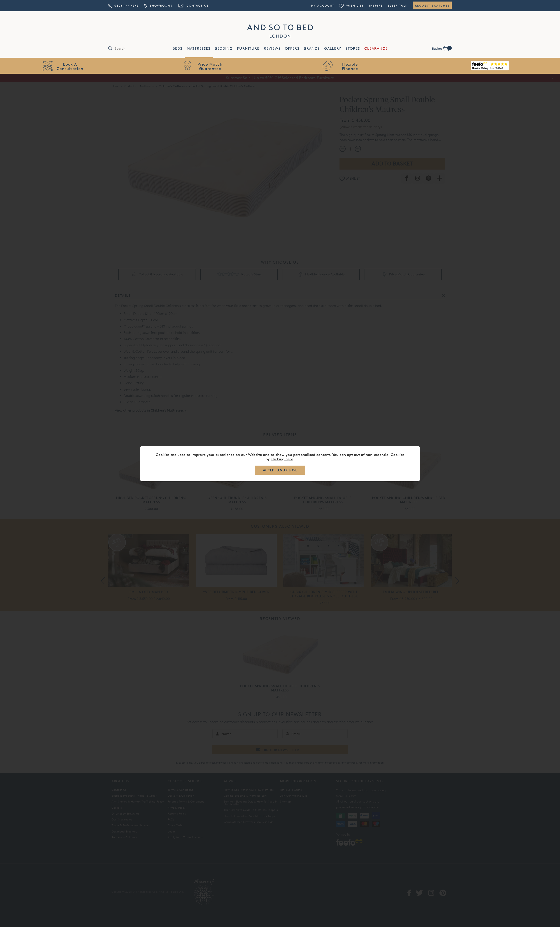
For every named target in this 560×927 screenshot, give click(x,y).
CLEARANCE (376, 48)
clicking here (282, 459)
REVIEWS (272, 48)
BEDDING (224, 48)
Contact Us (197, 5)
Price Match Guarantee (210, 66)
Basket (441, 48)
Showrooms (160, 5)
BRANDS (312, 48)
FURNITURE (248, 48)
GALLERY (332, 48)
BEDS (177, 48)
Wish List (354, 5)
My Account (322, 5)
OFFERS (292, 48)
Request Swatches (432, 5)
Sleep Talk (398, 5)
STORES (353, 48)
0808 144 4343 (126, 5)
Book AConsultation (70, 66)
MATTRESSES (198, 48)
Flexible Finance (350, 66)
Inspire (376, 5)
